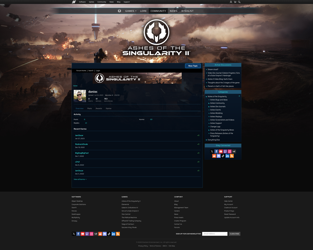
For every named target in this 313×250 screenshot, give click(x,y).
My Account (228, 204)
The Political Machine (129, 217)
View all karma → (80, 179)
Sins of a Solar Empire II (130, 211)
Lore (143, 11)
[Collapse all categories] (239, 96)
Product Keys (229, 211)
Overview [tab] (80, 108)
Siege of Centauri (128, 224)
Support (127, 2)
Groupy (74, 221)
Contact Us (178, 224)
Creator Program (180, 221)
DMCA (165, 246)
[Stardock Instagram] (229, 151)
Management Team (181, 207)
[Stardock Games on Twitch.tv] (225, 151)
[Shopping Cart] (235, 2)
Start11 (74, 207)
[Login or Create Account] (231, 2)
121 (151, 119)
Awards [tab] (99, 108)
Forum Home (81, 70)
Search (90, 70)
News (112, 2)
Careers (177, 211)
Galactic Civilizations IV (130, 207)
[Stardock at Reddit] (214, 156)
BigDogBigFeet (82, 153)
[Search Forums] (239, 2)
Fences (74, 211)
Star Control (126, 214)
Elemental (125, 204)
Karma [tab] (108, 108)
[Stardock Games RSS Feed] (232, 156)
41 (86, 123)
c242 (77, 161)
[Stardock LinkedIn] (227, 156)
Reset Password (230, 214)
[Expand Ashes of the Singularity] (206, 96)
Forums (177, 227)
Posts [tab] (89, 108)
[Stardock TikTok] (223, 156)
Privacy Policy (143, 246)
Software (82, 2)
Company (178, 197)
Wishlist (187, 11)
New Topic (193, 65)
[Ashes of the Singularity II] (156, 37)
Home (75, 86)
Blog (118, 2)
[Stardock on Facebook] (216, 151)
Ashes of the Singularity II (131, 201)
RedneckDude (81, 144)
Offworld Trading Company (131, 221)
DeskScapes (76, 214)
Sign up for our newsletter (188, 234)
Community (101, 2)
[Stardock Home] (74, 1)
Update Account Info (231, 217)
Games (91, 2)
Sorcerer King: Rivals (129, 227)
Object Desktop (77, 201)
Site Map (172, 246)
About (176, 201)
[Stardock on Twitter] (212, 151)
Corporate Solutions (79, 204)
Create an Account (230, 207)
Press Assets (178, 217)
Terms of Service (155, 246)
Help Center (228, 201)
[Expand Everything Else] (206, 140)
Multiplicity (76, 217)
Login (98, 70)
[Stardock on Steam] (234, 151)
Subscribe (234, 233)
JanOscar (79, 135)
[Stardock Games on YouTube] (221, 151)
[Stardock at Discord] (218, 156)
